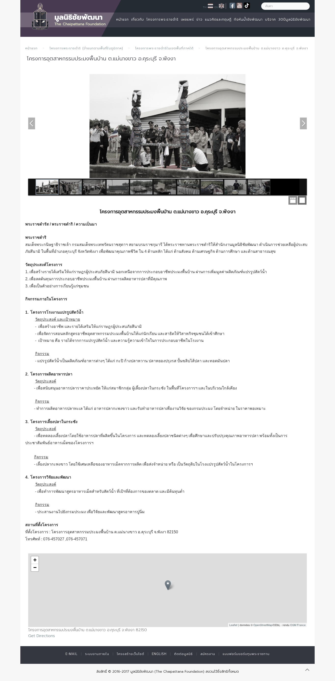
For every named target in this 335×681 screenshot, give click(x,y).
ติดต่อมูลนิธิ (183, 654)
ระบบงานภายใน (97, 654)
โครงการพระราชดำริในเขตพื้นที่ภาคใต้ (164, 48)
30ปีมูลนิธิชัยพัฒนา (294, 19)
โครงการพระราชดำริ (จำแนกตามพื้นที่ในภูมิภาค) (86, 48)
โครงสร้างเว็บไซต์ (130, 654)
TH (204, 7)
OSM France (298, 625)
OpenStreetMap (262, 625)
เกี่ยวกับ (137, 19)
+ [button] (35, 560)
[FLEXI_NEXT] (303, 123)
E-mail (71, 654)
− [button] (35, 567)
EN (216, 7)
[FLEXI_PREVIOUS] (31, 123)
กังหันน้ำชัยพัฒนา (248, 19)
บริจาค (270, 19)
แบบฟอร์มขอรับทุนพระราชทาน (246, 654)
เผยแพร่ (187, 19)
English (159, 654)
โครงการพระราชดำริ (162, 19)
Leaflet (233, 625)
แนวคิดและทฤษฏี (218, 19)
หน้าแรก (122, 19)
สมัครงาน (207, 654)
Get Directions (41, 636)
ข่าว (199, 19)
